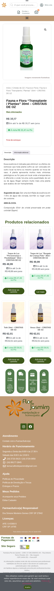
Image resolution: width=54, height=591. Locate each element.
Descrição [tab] (7, 152)
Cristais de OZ (18, 88)
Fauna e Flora (32, 88)
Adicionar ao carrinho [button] (13, 291)
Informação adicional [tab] (21, 152)
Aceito (27, 587)
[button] (27, 18)
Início (8, 88)
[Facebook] (30, 426)
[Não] (50, 582)
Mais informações (14, 112)
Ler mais (40, 292)
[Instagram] (23, 426)
